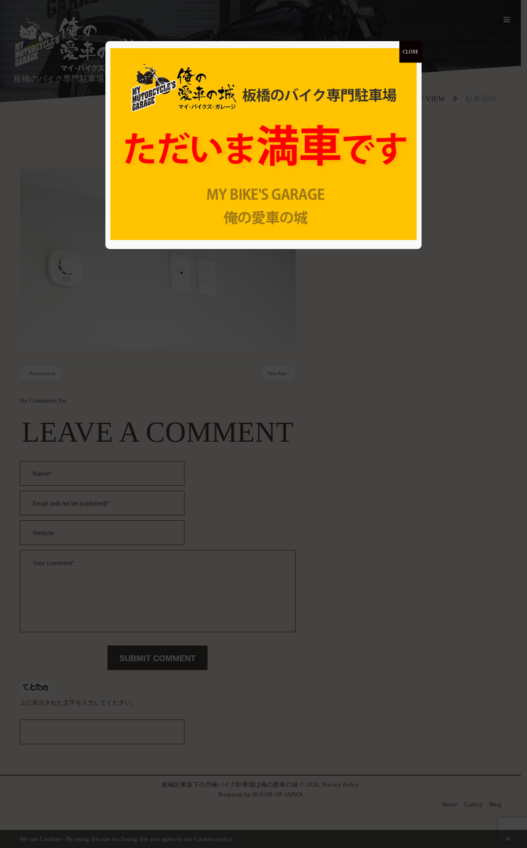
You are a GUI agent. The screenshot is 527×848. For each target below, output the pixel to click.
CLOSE (410, 52)
